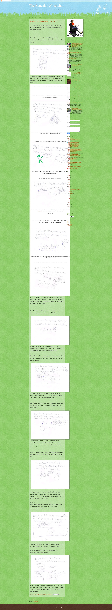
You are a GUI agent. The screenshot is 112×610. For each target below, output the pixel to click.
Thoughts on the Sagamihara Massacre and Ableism (74, 53)
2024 (69, 177)
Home (47, 599)
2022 (69, 181)
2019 (69, 186)
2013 (69, 209)
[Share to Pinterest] (58, 594)
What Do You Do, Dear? (72, 158)
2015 (69, 206)
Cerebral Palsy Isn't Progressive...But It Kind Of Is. (77, 109)
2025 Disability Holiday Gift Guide (74, 139)
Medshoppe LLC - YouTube (73, 168)
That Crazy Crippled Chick (73, 154)
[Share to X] (56, 594)
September (71, 193)
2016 (69, 204)
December (71, 187)
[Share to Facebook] (57, 594)
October (70, 191)
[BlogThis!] (55, 594)
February (71, 198)
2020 (69, 184)
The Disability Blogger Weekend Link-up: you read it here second (75, 151)
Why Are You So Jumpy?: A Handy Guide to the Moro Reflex (75, 96)
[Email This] (53, 594)
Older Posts (62, 599)
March (70, 196)
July (70, 195)
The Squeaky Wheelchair (47, 5)
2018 (69, 200)
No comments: (49, 594)
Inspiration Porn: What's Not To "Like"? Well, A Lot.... (77, 65)
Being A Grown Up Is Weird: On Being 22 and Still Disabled (77, 73)
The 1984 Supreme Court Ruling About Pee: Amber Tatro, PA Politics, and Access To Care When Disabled (74, 88)
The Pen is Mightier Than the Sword (74, 162)
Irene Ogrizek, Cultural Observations (74, 166)
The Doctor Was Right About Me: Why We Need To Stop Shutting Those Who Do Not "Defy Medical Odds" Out (77, 45)
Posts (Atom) (36, 601)
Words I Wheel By (71, 138)
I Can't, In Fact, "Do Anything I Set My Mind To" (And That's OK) (77, 80)
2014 (69, 208)
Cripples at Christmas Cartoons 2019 (43, 21)
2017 (69, 202)
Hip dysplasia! (40, 211)
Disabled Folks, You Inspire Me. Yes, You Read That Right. (74, 103)
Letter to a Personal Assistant (71, 58)
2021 (69, 182)
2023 (69, 179)
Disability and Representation (73, 142)
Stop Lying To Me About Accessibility (74, 155)
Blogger (64, 607)
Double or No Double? (71, 163)
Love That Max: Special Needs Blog (74, 149)
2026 (69, 173)
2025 (69, 175)
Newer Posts (32, 599)
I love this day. (70, 159)
